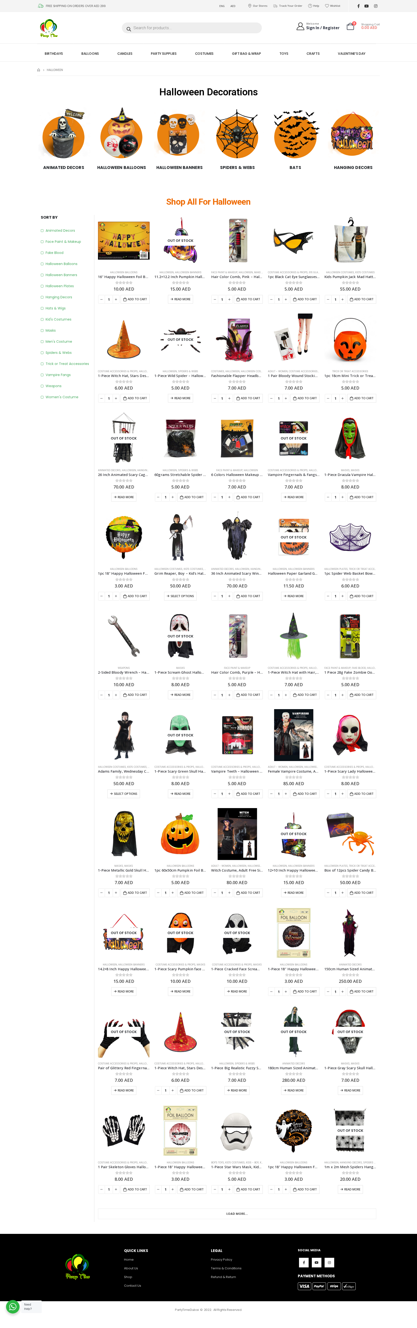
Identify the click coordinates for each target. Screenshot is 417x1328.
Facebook (304, 1262)
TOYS (283, 53)
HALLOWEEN (167, 272)
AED (233, 6)
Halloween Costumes (340, 272)
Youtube (316, 1262)
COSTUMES (204, 53)
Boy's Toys (217, 1162)
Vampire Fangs (58, 374)
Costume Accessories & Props (288, 272)
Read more (182, 299)
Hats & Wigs (56, 308)
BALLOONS (90, 53)
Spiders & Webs (59, 352)
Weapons (54, 386)
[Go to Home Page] (38, 70)
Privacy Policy (221, 1259)
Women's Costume (62, 397)
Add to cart (137, 299)
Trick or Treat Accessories (67, 363)
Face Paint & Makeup (63, 241)
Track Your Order (290, 5)
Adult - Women (278, 371)
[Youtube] (366, 6)
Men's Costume (59, 341)
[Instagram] (376, 6)
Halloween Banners (61, 275)
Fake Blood (54, 252)
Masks (51, 330)
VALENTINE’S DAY (351, 53)
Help (316, 5)
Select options (182, 596)
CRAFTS (313, 53)
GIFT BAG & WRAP (246, 53)
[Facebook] (358, 6)
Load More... (237, 1214)
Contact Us (132, 1285)
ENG (222, 6)
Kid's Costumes (58, 319)
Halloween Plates (60, 286)
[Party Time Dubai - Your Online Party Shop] (49, 28)
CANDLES (124, 53)
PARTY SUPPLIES (164, 53)
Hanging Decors (59, 297)
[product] (124, 241)
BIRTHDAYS (54, 53)
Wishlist (335, 5)
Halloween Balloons (61, 263)
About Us (131, 1268)
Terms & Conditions (226, 1268)
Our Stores (260, 5)
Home (129, 1259)
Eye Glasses (316, 272)
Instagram (329, 1262)
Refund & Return (223, 1277)
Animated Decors (60, 230)
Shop (128, 1277)
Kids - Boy (252, 1162)
